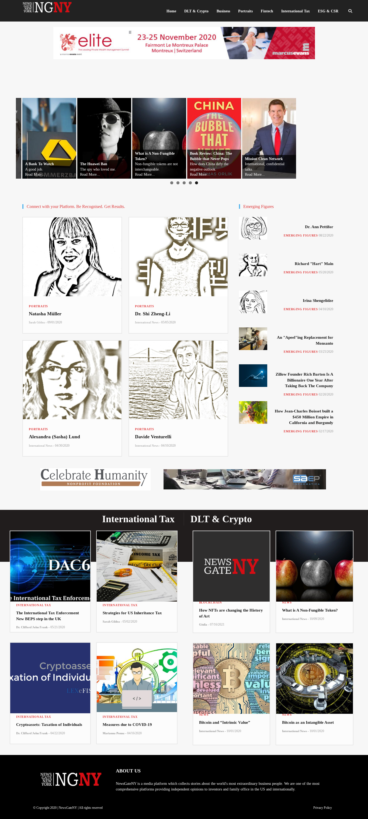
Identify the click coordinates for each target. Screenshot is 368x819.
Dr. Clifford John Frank (32, 627)
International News (146, 322)
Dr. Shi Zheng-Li (152, 313)
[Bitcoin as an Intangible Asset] (314, 674)
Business (223, 11)
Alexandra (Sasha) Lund (54, 436)
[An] (253, 338)
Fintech (267, 11)
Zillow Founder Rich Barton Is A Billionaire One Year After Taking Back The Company (304, 380)
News (286, 602)
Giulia (203, 624)
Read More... (29, 174)
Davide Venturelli (153, 436)
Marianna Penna (113, 733)
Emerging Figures (301, 235)
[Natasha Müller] (72, 256)
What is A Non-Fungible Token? (310, 610)
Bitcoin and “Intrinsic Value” (224, 722)
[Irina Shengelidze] (253, 302)
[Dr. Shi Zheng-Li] (178, 256)
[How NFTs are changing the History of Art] (231, 561)
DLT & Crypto (196, 11)
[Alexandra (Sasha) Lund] (72, 380)
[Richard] (253, 265)
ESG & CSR (328, 11)
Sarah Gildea (37, 322)
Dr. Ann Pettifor (319, 227)
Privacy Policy (322, 808)
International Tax (33, 605)
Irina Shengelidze (318, 300)
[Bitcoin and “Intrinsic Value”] (231, 674)
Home (171, 11)
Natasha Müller (45, 313)
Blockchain (210, 602)
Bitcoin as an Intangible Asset (308, 722)
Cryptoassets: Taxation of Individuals (49, 724)
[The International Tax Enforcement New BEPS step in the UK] (50, 563)
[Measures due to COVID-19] (137, 675)
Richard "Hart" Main (314, 264)
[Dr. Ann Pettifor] (253, 228)
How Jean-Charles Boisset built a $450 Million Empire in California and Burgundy (304, 417)
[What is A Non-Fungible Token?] (314, 561)
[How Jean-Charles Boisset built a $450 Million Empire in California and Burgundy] (253, 412)
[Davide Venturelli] (178, 380)
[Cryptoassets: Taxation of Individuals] (50, 675)
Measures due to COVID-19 (127, 724)
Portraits (38, 306)
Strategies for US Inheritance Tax (132, 613)
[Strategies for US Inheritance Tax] (137, 563)
